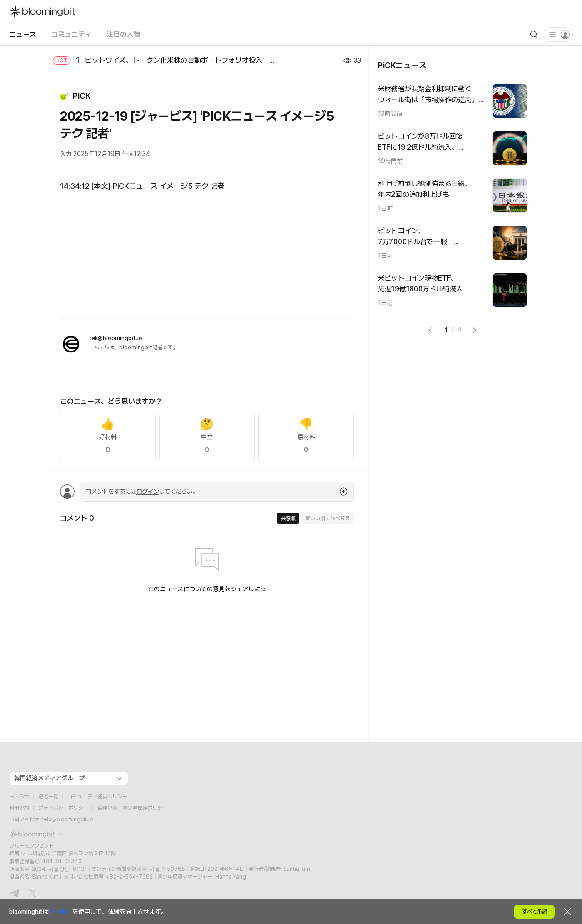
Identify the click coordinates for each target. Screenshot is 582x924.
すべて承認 (534, 912)
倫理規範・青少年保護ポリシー (132, 808)
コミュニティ (71, 34)
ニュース (22, 34)
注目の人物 (123, 34)
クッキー (60, 911)
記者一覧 (48, 796)
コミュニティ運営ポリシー (97, 796)
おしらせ (19, 796)
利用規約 (19, 808)
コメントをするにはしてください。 (142, 491)
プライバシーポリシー (63, 808)
